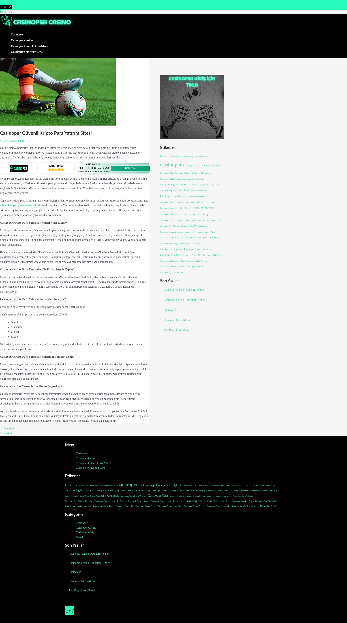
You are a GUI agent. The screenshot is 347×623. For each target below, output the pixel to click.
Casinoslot (170, 310)
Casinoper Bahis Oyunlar (170, 179)
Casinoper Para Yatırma (170, 226)
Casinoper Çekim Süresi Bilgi (172, 261)
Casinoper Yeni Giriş (170, 254)
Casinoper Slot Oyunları (208, 237)
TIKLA (6, 7)
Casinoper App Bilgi (210, 165)
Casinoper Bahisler (183, 173)
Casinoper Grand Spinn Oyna (209, 220)
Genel (4, 140)
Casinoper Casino (22, 40)
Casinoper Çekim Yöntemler (172, 267)
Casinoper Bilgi (202, 191)
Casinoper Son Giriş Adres (189, 244)
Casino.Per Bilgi (187, 157)
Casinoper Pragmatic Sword (171, 232)
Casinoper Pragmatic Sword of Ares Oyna (177, 238)
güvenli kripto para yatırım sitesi (20, 205)
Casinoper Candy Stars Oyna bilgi (200, 202)
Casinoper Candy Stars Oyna (172, 202)
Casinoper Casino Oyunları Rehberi (184, 289)
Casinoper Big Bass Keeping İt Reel (205, 185)
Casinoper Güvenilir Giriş (26, 51)
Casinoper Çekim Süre (192, 255)
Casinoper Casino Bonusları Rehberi (184, 299)
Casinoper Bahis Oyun (201, 173)
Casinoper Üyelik (194, 266)
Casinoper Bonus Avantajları (193, 196)
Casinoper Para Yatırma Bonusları (195, 226)
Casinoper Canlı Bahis (202, 207)
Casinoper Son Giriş (168, 244)
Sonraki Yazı (9, 433)
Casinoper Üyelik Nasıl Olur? (172, 273)
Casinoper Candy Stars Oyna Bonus (175, 208)
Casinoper (17, 34)
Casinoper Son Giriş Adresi (171, 249)
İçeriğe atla (6, 11)
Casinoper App (190, 165)
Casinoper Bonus (170, 196)
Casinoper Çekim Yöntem (197, 261)
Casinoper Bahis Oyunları (193, 179)
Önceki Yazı (9, 428)
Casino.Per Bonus (202, 157)
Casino (164, 156)
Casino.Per (174, 157)
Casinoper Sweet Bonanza (197, 249)
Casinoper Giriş (197, 214)
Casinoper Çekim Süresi (213, 255)
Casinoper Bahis (167, 173)
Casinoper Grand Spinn (185, 220)
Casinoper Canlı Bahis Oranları (173, 214)
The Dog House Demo (177, 330)
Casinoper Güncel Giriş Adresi (29, 46)
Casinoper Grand (167, 220)
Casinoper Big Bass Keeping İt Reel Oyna (177, 191)
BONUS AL (130, 168)
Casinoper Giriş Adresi (177, 320)
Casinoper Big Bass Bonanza (174, 184)
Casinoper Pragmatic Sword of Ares (200, 232)
